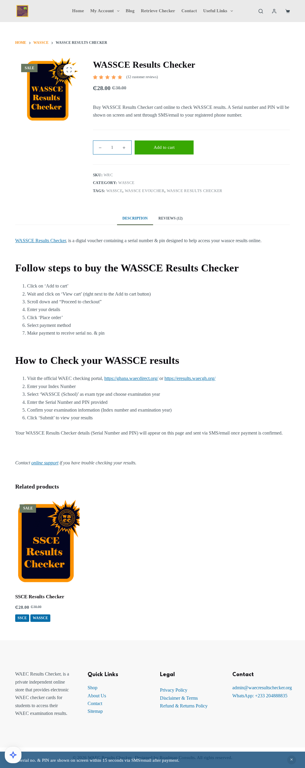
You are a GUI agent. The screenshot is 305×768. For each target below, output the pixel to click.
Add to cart (164, 147)
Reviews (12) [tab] (170, 218)
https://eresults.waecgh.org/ (189, 378)
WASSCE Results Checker (40, 240)
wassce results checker (194, 190)
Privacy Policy (173, 690)
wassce (114, 190)
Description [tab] (135, 218)
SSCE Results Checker (39, 596)
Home (78, 10)
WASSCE (126, 182)
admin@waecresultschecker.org (262, 687)
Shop (92, 687)
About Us (97, 695)
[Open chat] (13, 755)
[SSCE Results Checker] (47, 542)
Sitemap (95, 711)
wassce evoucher (145, 190)
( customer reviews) (142, 77)
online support (44, 462)
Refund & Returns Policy (184, 705)
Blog (130, 10)
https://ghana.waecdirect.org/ (131, 378)
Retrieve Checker (158, 10)
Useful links (215, 10)
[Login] (274, 11)
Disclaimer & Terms (179, 698)
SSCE (22, 618)
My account (102, 10)
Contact (189, 10)
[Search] (261, 11)
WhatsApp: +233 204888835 (259, 695)
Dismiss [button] (291, 759)
